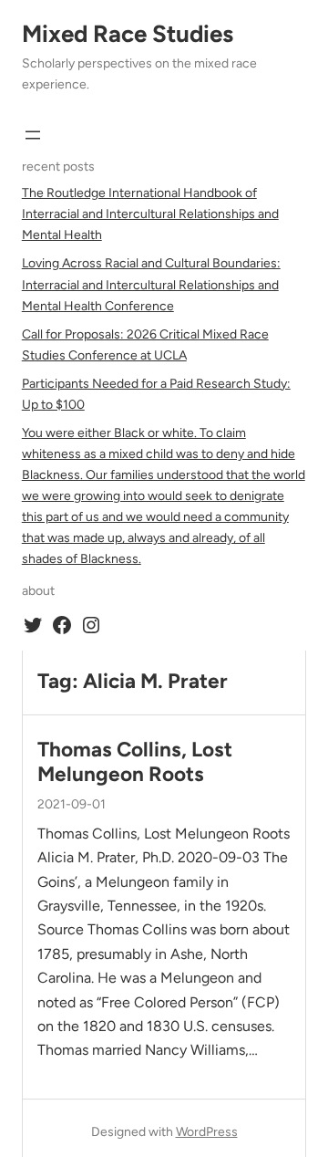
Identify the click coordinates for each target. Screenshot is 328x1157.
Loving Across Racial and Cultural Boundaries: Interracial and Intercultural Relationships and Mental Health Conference (151, 284)
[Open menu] (33, 135)
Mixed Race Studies (127, 33)
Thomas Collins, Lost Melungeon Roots (134, 762)
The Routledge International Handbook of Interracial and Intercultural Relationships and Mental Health (150, 214)
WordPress (207, 1132)
